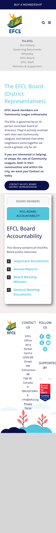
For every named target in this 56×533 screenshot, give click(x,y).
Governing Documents (27, 49)
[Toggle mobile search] (43, 22)
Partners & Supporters (27, 66)
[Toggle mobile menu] (49, 22)
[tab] (28, 201)
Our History (27, 45)
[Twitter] (42, 342)
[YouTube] (48, 342)
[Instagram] (45, 349)
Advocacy (27, 53)
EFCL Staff (27, 62)
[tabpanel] (28, 261)
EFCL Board (27, 58)
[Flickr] (48, 336)
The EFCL (27, 41)
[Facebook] (42, 336)
